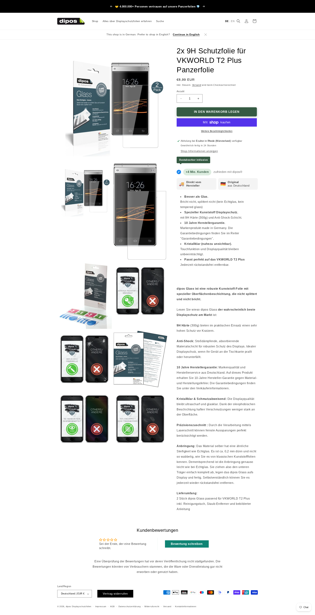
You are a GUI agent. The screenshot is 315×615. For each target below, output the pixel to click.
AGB (112, 606)
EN (232, 21)
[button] (238, 21)
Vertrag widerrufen (115, 593)
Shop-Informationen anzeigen (199, 151)
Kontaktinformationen (185, 606)
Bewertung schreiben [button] (187, 543)
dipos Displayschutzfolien (79, 607)
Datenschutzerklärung (129, 606)
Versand (196, 85)
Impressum (100, 606)
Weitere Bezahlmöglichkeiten (217, 131)
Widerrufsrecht (151, 606)
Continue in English (186, 34)
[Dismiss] (206, 35)
